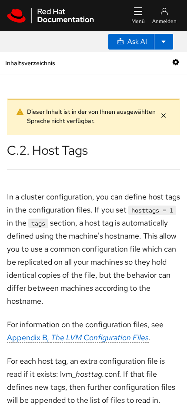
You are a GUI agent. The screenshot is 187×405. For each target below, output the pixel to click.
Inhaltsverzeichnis (30, 63)
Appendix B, (78, 337)
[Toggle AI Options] (163, 42)
